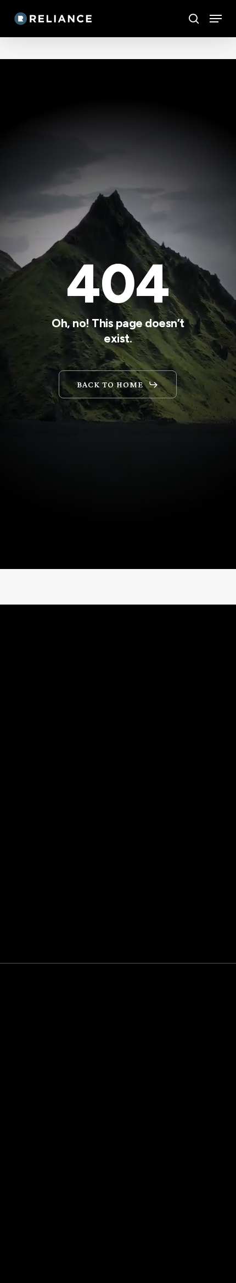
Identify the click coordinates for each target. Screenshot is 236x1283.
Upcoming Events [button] (64, 1186)
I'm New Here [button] (51, 1207)
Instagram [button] (44, 1269)
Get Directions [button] (69, 966)
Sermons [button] (39, 1228)
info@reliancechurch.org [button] (91, 1123)
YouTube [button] (39, 1249)
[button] (216, 18)
